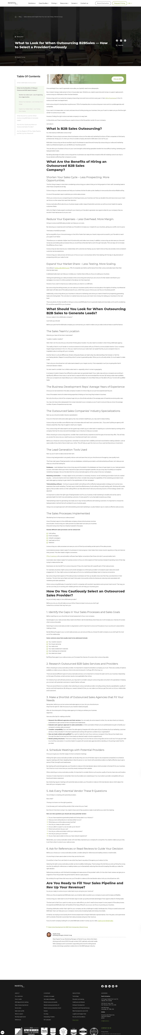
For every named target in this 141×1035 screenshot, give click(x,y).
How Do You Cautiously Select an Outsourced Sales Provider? (27, 126)
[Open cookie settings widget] (2, 1032)
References (18, 1019)
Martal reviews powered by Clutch (52, 1008)
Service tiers (18, 1008)
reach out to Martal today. (105, 920)
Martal (13, 3)
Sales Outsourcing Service (21, 1005)
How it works (18, 999)
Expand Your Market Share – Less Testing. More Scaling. (29, 110)
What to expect (19, 1014)
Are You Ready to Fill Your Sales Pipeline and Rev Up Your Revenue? (29, 132)
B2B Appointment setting (21, 1002)
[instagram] (116, 986)
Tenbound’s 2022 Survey (61, 268)
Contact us (84, 3)
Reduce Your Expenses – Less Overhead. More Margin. (31, 103)
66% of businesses (110, 98)
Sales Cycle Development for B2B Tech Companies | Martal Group (68, 927)
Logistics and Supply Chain (79, 1014)
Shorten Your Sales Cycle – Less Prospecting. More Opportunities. (31, 96)
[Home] (15, 17)
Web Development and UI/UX (80, 1011)
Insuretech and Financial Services (81, 1008)
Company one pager (49, 996)
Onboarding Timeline (49, 1016)
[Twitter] (121, 41)
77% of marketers (51, 556)
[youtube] (113, 986)
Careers (46, 1011)
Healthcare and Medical (78, 1002)
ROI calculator (47, 1019)
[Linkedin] (125, 41)
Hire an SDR (118, 79)
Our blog (46, 1014)
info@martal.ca (105, 1021)
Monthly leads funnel (20, 1016)
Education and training (78, 999)
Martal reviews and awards (50, 1002)
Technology (75, 996)
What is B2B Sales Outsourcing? (26, 82)
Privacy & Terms (104, 1031)
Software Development (78, 1005)
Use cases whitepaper (49, 999)
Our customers (19, 996)
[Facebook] (117, 41)
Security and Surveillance (78, 1016)
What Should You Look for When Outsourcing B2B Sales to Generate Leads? (27, 118)
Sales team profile (19, 1011)
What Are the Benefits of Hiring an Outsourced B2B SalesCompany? (27, 89)
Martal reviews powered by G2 (51, 1005)
